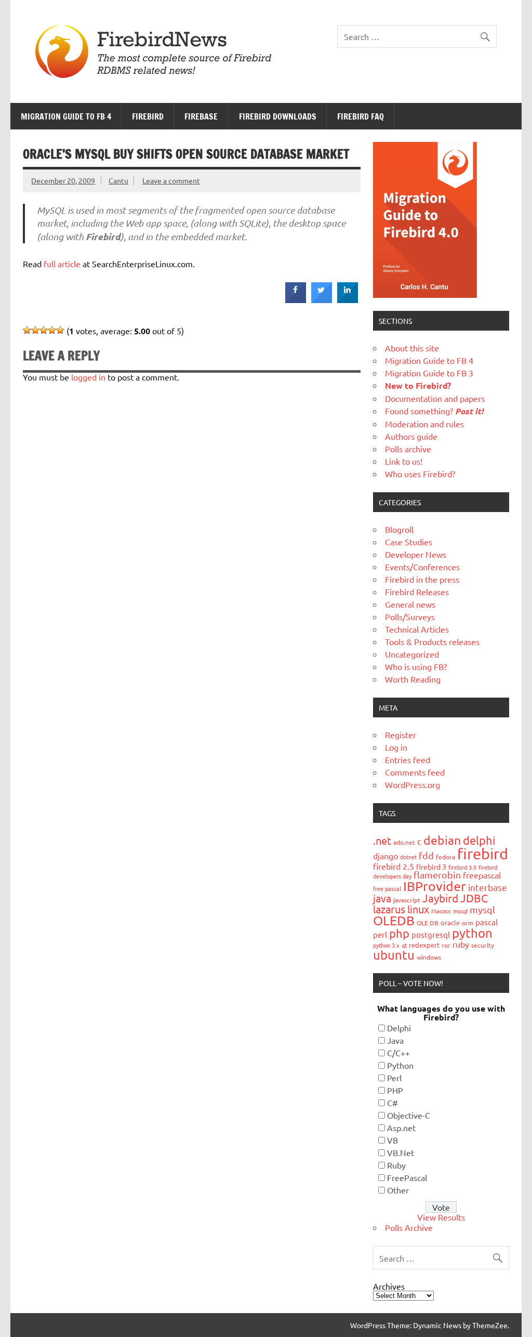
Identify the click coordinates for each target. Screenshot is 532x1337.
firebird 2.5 (393, 866)
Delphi (399, 1028)
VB (392, 1140)
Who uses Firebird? (420, 473)
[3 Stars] (43, 330)
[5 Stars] (60, 330)
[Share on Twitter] (321, 300)
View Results (441, 1217)
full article (62, 263)
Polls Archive (409, 1227)
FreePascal (407, 1177)
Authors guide (411, 436)
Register (400, 734)
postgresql (430, 934)
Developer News (415, 554)
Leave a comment (171, 180)
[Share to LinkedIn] (347, 300)
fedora (445, 857)
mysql (482, 909)
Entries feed (407, 759)
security (482, 945)
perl (380, 934)
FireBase (201, 116)
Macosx (441, 911)
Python (400, 1065)
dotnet (408, 857)
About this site (412, 348)
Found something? (434, 410)
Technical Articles (417, 629)
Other (398, 1190)
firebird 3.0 (462, 867)
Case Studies (408, 541)
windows (429, 957)
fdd (426, 855)
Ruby (396, 1165)
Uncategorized (412, 654)
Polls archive (408, 448)
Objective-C (408, 1115)
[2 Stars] (35, 330)
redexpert (424, 944)
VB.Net (400, 1152)
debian (442, 839)
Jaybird (440, 898)
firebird (482, 853)
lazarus (389, 908)
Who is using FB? (416, 666)
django (385, 855)
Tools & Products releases (432, 641)
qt (404, 945)
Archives (389, 1286)
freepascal (482, 875)
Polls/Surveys (410, 616)
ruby (461, 944)
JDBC (474, 898)
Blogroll (399, 529)
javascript (406, 900)
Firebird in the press (422, 579)
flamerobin (437, 874)
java (382, 898)
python (472, 932)
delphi (479, 840)
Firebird (148, 116)
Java (395, 1040)
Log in (396, 747)
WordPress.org (412, 784)
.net (382, 840)
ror (446, 945)
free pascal (387, 888)
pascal (486, 922)
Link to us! (403, 461)
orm (467, 923)
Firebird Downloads (277, 116)
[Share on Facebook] (295, 300)
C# (392, 1102)
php (399, 933)
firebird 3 (431, 866)
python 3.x (386, 945)
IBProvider (434, 886)
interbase (487, 887)
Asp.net (401, 1127)
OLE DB (427, 923)
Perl (394, 1077)
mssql (460, 911)
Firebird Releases (417, 591)
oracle (450, 922)
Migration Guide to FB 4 (66, 116)
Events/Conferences (422, 566)
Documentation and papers (435, 398)
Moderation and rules (424, 423)
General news (410, 604)
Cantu (118, 180)
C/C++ (398, 1052)
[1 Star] (27, 330)
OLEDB (394, 920)
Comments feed (415, 772)
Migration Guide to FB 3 (429, 373)
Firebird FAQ (360, 116)
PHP (395, 1090)
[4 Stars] (52, 330)
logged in (88, 377)
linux (418, 908)
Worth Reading (413, 679)
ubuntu (394, 954)
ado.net (404, 842)
